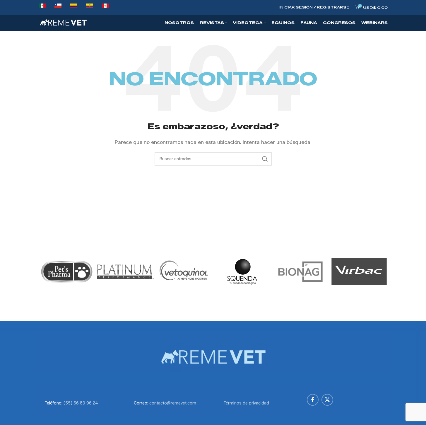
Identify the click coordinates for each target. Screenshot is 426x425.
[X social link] (327, 400)
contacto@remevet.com (172, 403)
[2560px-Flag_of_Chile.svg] (57, 7)
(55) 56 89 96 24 (81, 403)
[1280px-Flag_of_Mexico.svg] (42, 7)
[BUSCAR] (265, 159)
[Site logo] (63, 22)
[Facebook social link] (313, 400)
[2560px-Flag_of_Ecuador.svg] (89, 7)
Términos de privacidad (246, 403)
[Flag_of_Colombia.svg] (73, 7)
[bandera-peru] (105, 7)
